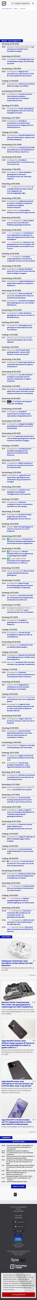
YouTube (20, 1227)
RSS (20, 1231)
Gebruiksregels (19, 1211)
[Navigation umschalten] (1, 7)
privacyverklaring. (9, 1290)
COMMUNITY (6, 1138)
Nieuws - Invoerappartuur (11, 41)
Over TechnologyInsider (18, 1207)
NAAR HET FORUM (18, 1186)
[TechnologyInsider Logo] (5, 3)
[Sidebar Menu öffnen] (33, 3)
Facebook (20, 1222)
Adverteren (18, 1218)
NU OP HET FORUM (18, 1141)
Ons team (18, 1216)
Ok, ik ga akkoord (18, 1294)
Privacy (18, 1209)
